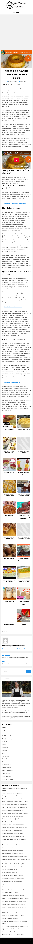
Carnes (4, 733)
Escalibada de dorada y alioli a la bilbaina (12, 881)
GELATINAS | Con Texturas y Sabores (11, 913)
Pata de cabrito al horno (8, 822)
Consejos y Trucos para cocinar (10, 739)
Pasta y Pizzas (6, 759)
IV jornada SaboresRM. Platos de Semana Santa (14, 929)
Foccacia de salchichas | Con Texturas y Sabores (14, 901)
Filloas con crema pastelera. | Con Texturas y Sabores (15, 898)
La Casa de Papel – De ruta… (9, 932)
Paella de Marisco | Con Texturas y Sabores (12, 816)
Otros (3, 753)
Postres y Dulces (13, 632)
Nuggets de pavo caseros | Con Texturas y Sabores (14, 807)
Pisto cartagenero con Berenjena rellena (12, 830)
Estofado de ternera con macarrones (11, 887)
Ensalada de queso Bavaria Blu (9, 872)
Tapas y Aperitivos (6, 776)
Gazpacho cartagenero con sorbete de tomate (14, 907)
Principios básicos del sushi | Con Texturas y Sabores (15, 842)
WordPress (28, 942)
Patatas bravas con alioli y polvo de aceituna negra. (15, 827)
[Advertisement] (16, 31)
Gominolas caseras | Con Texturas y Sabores (13, 915)
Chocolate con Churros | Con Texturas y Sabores (14, 864)
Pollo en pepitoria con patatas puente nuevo (13, 836)
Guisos (4, 744)
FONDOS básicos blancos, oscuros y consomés (13, 904)
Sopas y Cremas (6, 773)
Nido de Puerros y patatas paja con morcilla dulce (14, 804)
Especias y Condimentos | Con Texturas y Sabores (14, 884)
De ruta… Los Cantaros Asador (9, 869)
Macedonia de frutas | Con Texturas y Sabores (13, 934)
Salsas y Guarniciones (7, 770)
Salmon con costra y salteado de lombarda (12, 850)
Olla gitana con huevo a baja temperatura (12, 810)
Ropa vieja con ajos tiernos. (9, 847)
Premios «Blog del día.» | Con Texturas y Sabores (14, 839)
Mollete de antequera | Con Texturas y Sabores (13, 798)
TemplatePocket (15, 942)
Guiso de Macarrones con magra (10, 918)
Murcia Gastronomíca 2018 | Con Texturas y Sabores (15, 801)
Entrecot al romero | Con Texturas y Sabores (13, 878)
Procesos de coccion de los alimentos (11, 845)
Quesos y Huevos (6, 767)
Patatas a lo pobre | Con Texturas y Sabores (13, 824)
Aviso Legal (29, 940)
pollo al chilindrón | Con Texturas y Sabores (12, 833)
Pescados (4, 762)
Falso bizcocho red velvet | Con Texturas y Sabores (14, 890)
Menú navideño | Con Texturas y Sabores (12, 793)
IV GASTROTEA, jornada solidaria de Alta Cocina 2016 (15, 926)
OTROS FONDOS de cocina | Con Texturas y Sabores (15, 813)
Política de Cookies (19, 940)
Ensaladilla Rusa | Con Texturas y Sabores (12, 875)
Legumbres (5, 747)
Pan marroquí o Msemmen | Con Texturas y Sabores (15, 819)
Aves (3, 730)
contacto (18, 718)
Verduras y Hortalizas (7, 779)
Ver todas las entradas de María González (14, 649)
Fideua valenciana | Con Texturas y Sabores (13, 895)
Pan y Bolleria (5, 756)
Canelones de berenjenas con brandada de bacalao (14, 856)
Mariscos (4, 750)
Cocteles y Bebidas (7, 736)
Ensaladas (4, 741)
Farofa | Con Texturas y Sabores (10, 892)
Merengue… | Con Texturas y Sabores (11, 796)
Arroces (4, 727)
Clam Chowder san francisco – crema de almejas (14, 867)
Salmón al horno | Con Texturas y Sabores (12, 853)
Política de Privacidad (6, 940)
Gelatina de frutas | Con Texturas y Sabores (13, 910)
